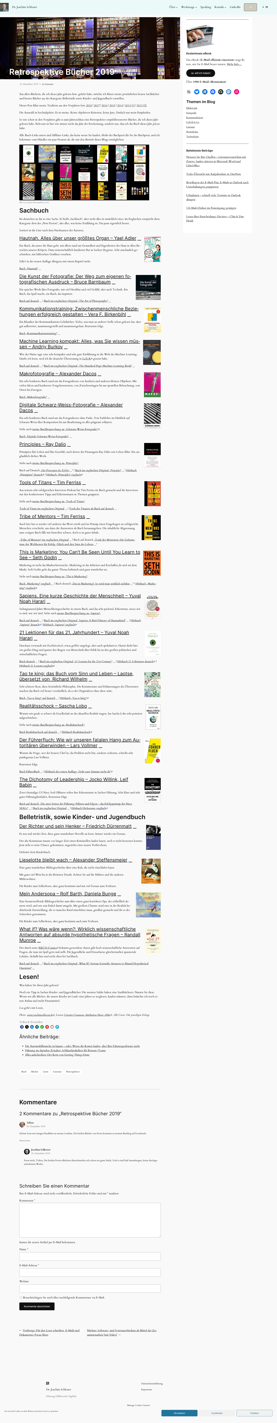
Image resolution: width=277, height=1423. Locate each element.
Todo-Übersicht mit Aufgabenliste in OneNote (213, 174)
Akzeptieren (179, 1413)
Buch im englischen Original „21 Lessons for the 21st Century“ (76, 661)
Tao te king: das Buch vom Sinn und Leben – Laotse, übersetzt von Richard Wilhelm (76, 676)
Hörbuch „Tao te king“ (73, 698)
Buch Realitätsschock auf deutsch (38, 732)
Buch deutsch (27, 661)
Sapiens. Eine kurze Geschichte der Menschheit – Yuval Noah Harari (80, 598)
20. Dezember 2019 (36, 1126)
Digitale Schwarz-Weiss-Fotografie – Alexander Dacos (71, 407)
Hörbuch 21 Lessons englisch (36, 666)
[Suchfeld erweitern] (250, 7)
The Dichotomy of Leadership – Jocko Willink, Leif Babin (73, 782)
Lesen (45, 1071)
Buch (24, 1071)
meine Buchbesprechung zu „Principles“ (55, 463)
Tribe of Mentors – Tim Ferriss (52, 516)
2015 (112, 105)
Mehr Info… (234, 64)
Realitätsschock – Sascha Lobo (53, 706)
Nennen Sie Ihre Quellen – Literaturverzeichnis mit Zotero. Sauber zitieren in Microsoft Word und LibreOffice (216, 161)
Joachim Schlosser (40, 1149)
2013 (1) (130, 105)
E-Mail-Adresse (29, 1265)
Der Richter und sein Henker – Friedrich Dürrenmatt (75, 826)
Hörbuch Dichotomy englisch (88, 808)
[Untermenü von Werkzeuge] (196, 7)
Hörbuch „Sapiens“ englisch (59, 625)
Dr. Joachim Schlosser (24, 7)
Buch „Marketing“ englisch (35, 584)
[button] (22, 1027)
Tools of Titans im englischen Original (41, 509)
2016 (104, 105)
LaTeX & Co (192, 122)
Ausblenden (217, 1413)
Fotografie (191, 112)
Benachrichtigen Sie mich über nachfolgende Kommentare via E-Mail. (64, 1297)
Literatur (49, 84)
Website (24, 1281)
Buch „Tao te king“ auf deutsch (37, 698)
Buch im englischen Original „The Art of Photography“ (76, 301)
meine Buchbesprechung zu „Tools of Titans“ (58, 501)
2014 (120, 105)
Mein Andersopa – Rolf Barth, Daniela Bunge (67, 893)
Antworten (24, 1140)
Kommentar (27, 1200)
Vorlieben (254, 1413)
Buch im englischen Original (50, 808)
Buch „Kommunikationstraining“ (38, 333)
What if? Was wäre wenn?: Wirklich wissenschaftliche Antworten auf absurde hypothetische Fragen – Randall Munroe (79, 934)
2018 (89, 105)
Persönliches (192, 131)
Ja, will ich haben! (200, 73)
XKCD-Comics (47, 948)
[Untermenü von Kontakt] (225, 7)
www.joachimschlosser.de (40, 1015)
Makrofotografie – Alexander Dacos (58, 373)
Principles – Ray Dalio (42, 444)
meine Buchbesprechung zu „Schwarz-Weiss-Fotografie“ (65, 429)
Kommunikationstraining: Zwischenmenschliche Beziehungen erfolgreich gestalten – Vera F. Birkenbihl (79, 311)
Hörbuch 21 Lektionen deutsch (135, 661)
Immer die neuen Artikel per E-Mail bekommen (47, 1242)
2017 (97, 105)
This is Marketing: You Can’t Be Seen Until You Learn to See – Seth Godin (79, 554)
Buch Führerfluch (29, 771)
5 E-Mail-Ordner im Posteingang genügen (211, 208)
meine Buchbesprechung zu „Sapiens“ (78, 613)
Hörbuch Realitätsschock (76, 732)
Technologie (192, 136)
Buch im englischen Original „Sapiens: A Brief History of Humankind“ (85, 620)
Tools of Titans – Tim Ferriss (50, 482)
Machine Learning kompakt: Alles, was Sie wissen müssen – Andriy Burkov (79, 343)
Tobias (30, 1122)
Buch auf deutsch (29, 301)
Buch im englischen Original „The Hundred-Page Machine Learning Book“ (88, 366)
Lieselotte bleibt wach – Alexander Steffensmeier (73, 860)
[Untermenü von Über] (177, 7)
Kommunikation (194, 117)
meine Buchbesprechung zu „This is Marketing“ (59, 576)
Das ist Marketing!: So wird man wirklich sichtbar (101, 584)
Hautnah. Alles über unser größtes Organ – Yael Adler (77, 238)
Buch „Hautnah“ (28, 268)
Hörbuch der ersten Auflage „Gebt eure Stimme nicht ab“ (78, 771)
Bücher (34, 1071)
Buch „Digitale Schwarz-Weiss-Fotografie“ (44, 436)
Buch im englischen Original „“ (98, 470)
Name (23, 1249)
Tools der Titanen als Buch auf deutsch (91, 509)
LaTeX (86, 359)
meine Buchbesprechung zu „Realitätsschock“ (58, 725)
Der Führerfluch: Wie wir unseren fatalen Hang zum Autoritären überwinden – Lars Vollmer (79, 742)
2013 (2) (141, 105)
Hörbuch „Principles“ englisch (63, 475)
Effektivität (191, 108)
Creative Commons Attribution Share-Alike (87, 1015)
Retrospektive (73, 1071)
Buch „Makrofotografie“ (33, 397)
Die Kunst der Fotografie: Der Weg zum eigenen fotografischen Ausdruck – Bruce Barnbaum (75, 279)
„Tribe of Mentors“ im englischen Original (44, 540)
